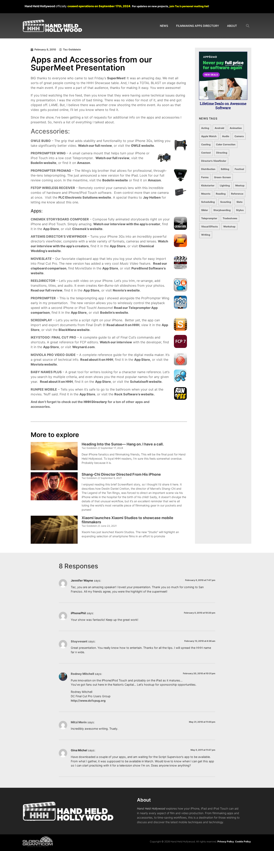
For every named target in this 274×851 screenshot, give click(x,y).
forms (205, 177)
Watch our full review (95, 146)
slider (204, 210)
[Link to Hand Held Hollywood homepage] (52, 26)
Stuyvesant (79, 641)
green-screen (222, 177)
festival (239, 169)
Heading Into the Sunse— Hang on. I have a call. (123, 444)
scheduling (208, 201)
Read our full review (46, 290)
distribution (208, 169)
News (164, 25)
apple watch (209, 136)
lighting (225, 185)
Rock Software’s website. (134, 394)
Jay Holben (152, 197)
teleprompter (209, 218)
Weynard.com (83, 347)
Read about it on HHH (123, 325)
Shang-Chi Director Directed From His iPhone (121, 474)
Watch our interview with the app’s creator (126, 224)
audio (225, 136)
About (232, 25)
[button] (247, 25)
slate (239, 201)
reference (237, 193)
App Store (51, 229)
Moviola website (44, 364)
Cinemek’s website (87, 229)
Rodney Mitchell (82, 673)
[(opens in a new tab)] (54, 493)
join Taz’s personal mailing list (188, 6)
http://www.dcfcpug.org (88, 700)
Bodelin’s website (114, 312)
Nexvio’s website (126, 290)
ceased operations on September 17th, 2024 (98, 6)
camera (239, 136)
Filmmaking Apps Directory (197, 25)
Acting (205, 128)
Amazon (83, 163)
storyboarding (222, 210)
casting (206, 144)
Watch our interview (116, 342)
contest (206, 152)
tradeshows (230, 218)
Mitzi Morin (79, 722)
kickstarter (207, 185)
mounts (205, 193)
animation (236, 128)
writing (205, 234)
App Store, (91, 290)
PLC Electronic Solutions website (84, 197)
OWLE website (142, 146)
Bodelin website (43, 163)
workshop (229, 226)
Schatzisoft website (146, 382)
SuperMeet (116, 78)
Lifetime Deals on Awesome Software (223, 105)
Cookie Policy (243, 841)
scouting (225, 201)
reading (221, 193)
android (219, 128)
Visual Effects (209, 226)
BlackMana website (74, 330)
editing (225, 169)
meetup (240, 185)
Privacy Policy (225, 841)
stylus (240, 210)
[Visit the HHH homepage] (68, 811)
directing (221, 152)
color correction (225, 144)
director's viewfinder (213, 160)
